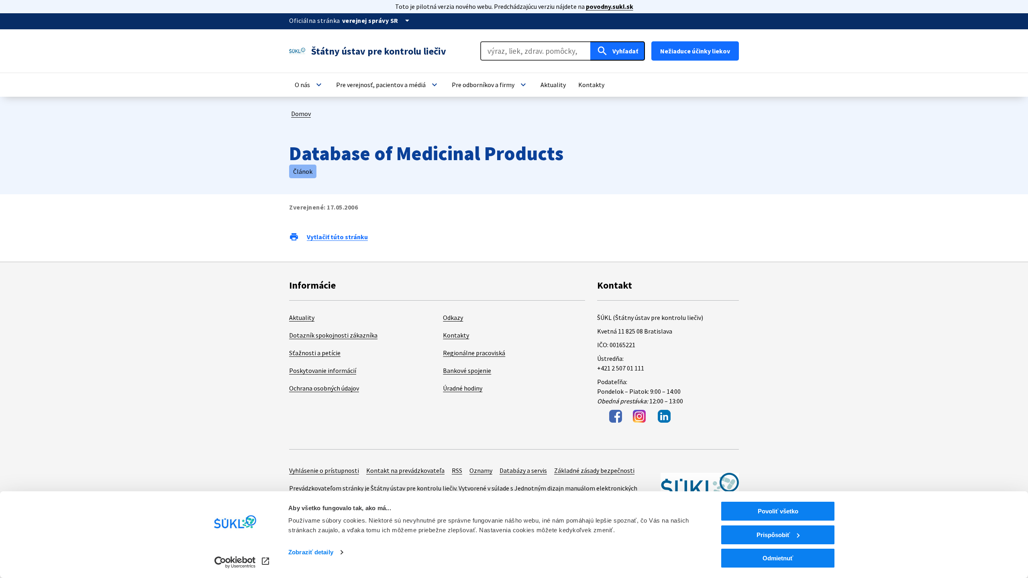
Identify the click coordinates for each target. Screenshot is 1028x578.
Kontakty (456, 335)
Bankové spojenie (467, 370)
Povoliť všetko (778, 511)
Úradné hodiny (462, 388)
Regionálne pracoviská (474, 353)
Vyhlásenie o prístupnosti (324, 470)
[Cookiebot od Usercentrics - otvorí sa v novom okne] (235, 562)
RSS (457, 470)
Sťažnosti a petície (315, 353)
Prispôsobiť (773, 534)
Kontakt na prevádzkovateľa (405, 470)
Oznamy (480, 470)
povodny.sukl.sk (609, 6)
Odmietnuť (778, 558)
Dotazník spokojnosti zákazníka (333, 335)
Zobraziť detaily (310, 552)
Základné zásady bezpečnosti (594, 470)
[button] (309, 85)
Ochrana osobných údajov (324, 388)
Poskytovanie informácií (322, 370)
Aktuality (301, 317)
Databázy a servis (523, 470)
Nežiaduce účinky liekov (695, 51)
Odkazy (453, 317)
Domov (301, 114)
